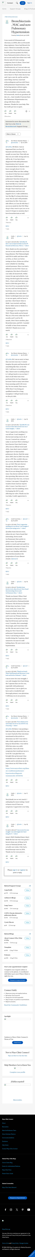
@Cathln (9, 147)
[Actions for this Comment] (27, 217)
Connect (10, 3)
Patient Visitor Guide (7, 1173)
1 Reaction (8, 222)
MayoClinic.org (6, 1229)
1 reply (7, 229)
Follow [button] (27, 890)
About (3, 1123)
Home (4, 9)
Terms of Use (5, 1243)
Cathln (19, 35)
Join (22, 3)
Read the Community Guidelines (15, 1005)
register (23, 870)
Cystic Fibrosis (9, 922)
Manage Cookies (23, 1243)
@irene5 (25, 519)
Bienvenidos (17, 1100)
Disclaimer (5, 1141)
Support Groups (15, 9)
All (30, 886)
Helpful (10, 113)
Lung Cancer (8, 905)
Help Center (5, 1145)
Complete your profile (17, 1072)
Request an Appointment (17, 1198)
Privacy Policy (15, 1243)
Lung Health (8, 890)
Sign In (29, 3)
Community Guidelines (8, 1137)
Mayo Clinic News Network (9, 1187)
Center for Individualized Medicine (11, 1166)
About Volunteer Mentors (9, 1134)
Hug (15, 113)
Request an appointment (17, 980)
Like (5, 113)
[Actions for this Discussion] (29, 111)
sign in (15, 870)
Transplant (7, 947)
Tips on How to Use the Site (17, 1056)
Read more (17, 1042)
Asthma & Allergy (10, 898)
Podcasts (7, 955)
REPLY (7, 226)
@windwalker (14, 142)
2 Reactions (7, 116)
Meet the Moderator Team (9, 1130)
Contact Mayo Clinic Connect (10, 1148)
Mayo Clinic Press (6, 1170)
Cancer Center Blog (7, 1162)
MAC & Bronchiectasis (11, 17)
